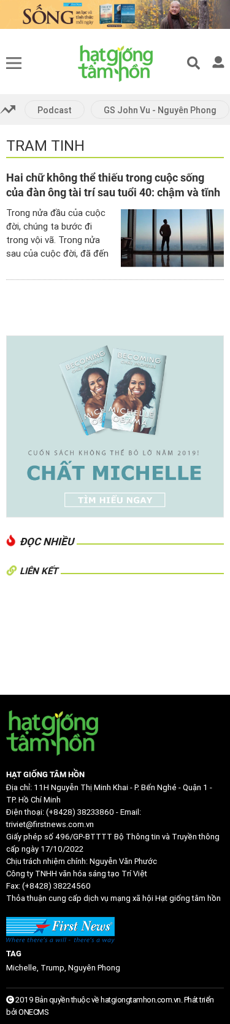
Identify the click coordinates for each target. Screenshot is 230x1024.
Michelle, (23, 967)
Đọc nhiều (47, 541)
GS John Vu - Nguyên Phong (160, 110)
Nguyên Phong (94, 967)
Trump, (54, 967)
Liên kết (39, 571)
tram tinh (45, 145)
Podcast (54, 110)
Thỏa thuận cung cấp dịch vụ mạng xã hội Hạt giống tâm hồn (113, 898)
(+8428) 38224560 (56, 885)
